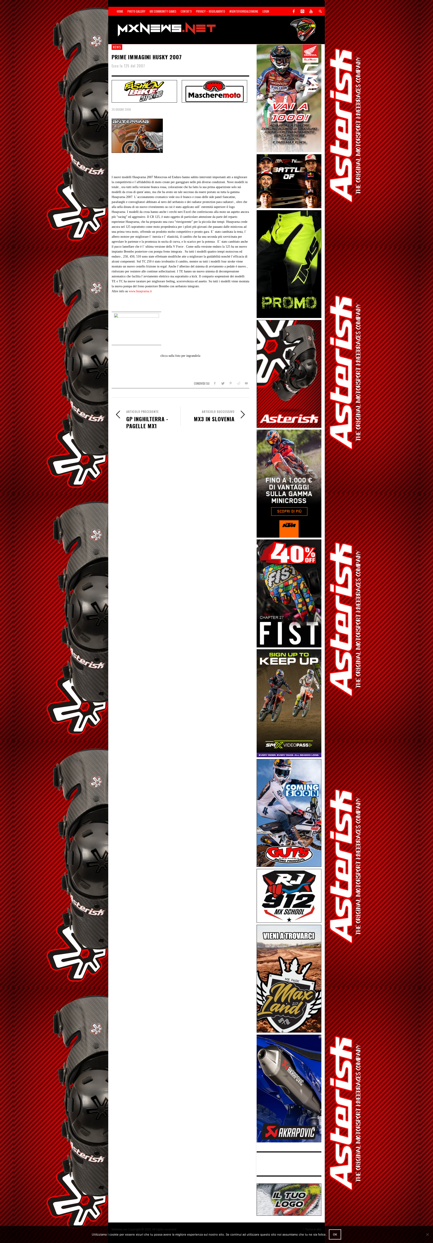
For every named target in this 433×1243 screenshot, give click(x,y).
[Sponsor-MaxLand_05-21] (289, 978)
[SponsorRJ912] (289, 895)
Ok (335, 1234)
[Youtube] (311, 11)
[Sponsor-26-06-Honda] (289, 98)
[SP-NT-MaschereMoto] (214, 91)
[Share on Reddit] (238, 383)
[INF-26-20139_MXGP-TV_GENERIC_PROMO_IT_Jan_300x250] (289, 181)
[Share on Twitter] (223, 383)
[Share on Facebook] (215, 383)
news (117, 46)
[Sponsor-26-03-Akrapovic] (289, 1088)
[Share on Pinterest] (231, 383)
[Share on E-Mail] (246, 383)
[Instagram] (302, 11)
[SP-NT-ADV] (289, 1199)
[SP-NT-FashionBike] (144, 91)
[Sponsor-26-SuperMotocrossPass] (289, 703)
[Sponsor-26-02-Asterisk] (289, 373)
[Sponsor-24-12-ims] (289, 264)
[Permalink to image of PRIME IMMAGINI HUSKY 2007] (137, 135)
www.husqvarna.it (140, 291)
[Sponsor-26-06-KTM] (289, 483)
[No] (427, 1234)
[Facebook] (294, 11)
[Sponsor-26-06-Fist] (289, 593)
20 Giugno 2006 (121, 109)
